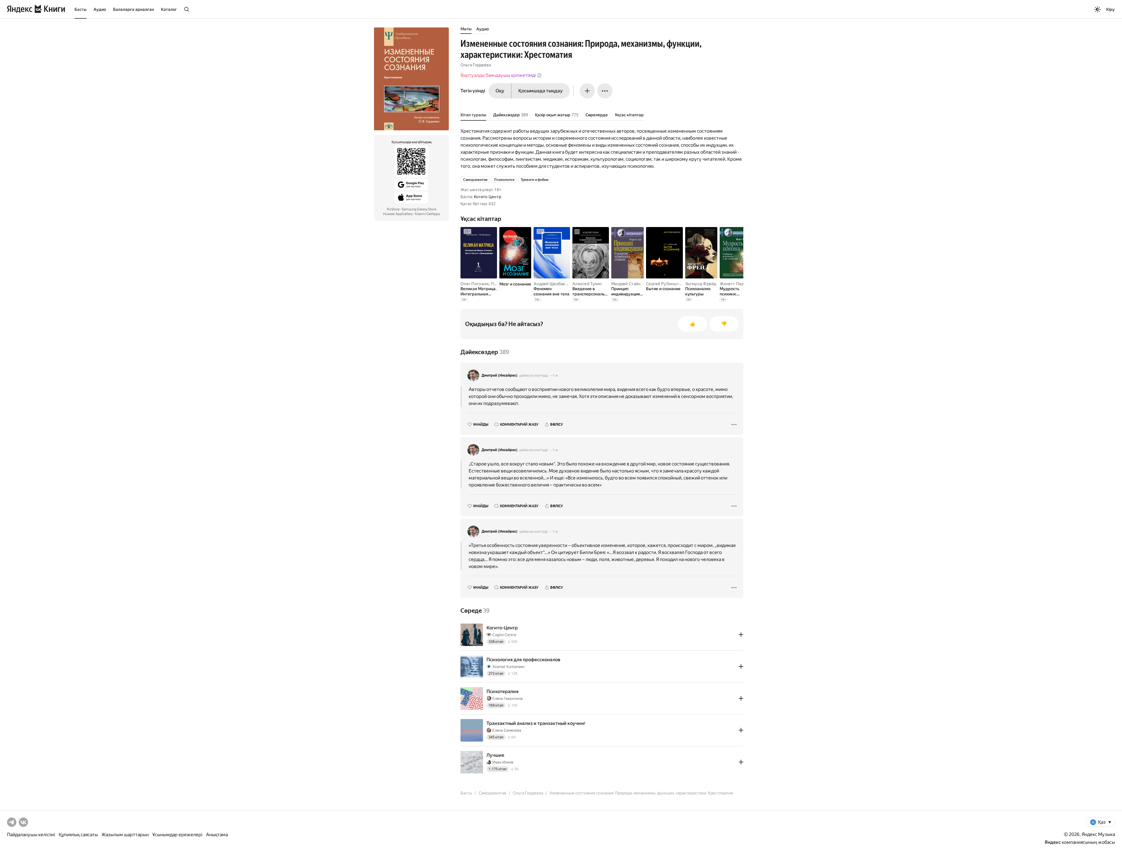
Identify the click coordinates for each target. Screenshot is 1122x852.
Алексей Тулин (587, 283)
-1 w (554, 375)
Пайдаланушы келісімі (31, 834)
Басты (80, 9)
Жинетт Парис (734, 283)
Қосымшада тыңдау (540, 90)
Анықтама (217, 834)
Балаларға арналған (133, 9)
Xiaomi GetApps (427, 214)
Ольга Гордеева (475, 65)
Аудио (100, 9)
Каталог (169, 9)
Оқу (500, 90)
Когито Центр (487, 196)
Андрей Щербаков (552, 283)
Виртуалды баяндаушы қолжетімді (498, 75)
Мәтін (466, 29)
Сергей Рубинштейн (666, 283)
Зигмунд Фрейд (700, 283)
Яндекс (1053, 842)
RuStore (393, 209)
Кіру (1110, 9)
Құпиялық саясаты (78, 834)
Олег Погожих (474, 283)
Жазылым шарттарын (125, 834)
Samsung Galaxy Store (418, 209)
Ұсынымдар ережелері (177, 834)
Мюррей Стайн (625, 283)
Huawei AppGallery (398, 214)
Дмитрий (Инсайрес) (499, 375)
